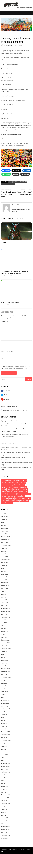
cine (25, 482)
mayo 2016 (4, 749)
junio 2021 (4, 591)
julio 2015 (3, 775)
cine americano (5, 485)
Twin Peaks (10, 503)
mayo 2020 (4, 626)
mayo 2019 (4, 654)
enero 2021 (4, 605)
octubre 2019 (4, 646)
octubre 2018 (4, 674)
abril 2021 (3, 597)
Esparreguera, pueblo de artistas (10, 421)
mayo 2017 (4, 717)
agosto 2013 (4, 838)
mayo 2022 (4, 568)
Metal (9, 496)
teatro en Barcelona (6, 500)
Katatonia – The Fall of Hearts (10, 302)
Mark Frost (4, 496)
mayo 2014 (4, 812)
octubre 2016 (4, 737)
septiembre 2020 (6, 617)
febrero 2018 (4, 694)
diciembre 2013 (5, 826)
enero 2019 (4, 666)
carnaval (15, 181)
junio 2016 (4, 746)
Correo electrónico (7, 351)
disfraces (4, 184)
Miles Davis (13, 496)
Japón (26, 491)
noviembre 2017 (5, 703)
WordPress (27, 849)
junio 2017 (4, 715)
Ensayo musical (23, 487)
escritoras (4, 489)
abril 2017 (3, 720)
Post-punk (11, 498)
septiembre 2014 (6, 803)
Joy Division (4, 494)
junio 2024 (4, 548)
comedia (18, 485)
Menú (4, 13)
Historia (15, 491)
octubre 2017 (4, 706)
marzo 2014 (4, 818)
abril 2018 (3, 689)
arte (2, 480)
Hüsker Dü (21, 491)
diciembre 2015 (5, 763)
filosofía (15, 489)
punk (16, 498)
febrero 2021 (4, 603)
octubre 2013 (4, 832)
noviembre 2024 (5, 539)
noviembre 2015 (5, 766)
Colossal (3, 243)
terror (27, 500)
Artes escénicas (8, 480)
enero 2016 (4, 760)
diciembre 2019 (5, 640)
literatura (19, 494)
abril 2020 (3, 628)
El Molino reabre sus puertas (9, 432)
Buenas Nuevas (5, 35)
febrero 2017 (4, 726)
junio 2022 (4, 565)
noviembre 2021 (5, 585)
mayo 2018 (4, 686)
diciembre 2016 (5, 732)
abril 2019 (3, 657)
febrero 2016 (4, 758)
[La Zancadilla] (18, 5)
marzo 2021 (4, 600)
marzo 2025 (4, 528)
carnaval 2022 (23, 181)
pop (23, 496)
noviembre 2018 (5, 671)
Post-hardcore (5, 498)
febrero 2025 (4, 531)
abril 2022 (3, 571)
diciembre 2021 (5, 583)
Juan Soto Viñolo (12, 494)
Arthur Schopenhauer (17, 480)
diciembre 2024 (5, 537)
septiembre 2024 (6, 545)
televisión (22, 500)
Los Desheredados (26, 494)
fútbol (19, 489)
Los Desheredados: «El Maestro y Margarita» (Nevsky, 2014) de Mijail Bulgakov (14, 272)
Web (2, 358)
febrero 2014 (4, 821)
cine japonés (12, 485)
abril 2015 (3, 783)
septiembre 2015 (6, 772)
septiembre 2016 (6, 740)
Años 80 (25, 480)
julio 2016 (3, 743)
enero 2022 (4, 580)
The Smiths (4, 503)
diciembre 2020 (5, 608)
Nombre (3, 344)
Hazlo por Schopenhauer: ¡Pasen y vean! (12, 429)
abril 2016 (3, 752)
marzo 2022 (4, 574)
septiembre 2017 (6, 709)
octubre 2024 (4, 542)
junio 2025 (4, 519)
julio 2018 (3, 680)
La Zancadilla (13, 849)
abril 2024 (3, 554)
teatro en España (15, 500)
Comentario (5, 321)
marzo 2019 (4, 660)
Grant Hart (25, 489)
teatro (29, 498)
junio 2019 (4, 651)
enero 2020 (4, 637)
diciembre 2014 (5, 795)
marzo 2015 (4, 786)
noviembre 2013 (5, 829)
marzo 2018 (4, 692)
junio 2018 (4, 683)
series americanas (22, 498)
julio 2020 (3, 620)
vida (14, 184)
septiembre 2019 (6, 649)
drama (9, 487)
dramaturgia (15, 487)
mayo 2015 (4, 780)
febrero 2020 (4, 634)
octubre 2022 (4, 562)
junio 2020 (4, 623)
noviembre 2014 (5, 798)
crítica (23, 485)
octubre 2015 (4, 769)
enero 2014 (4, 824)
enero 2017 (4, 729)
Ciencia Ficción (19, 482)
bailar (10, 181)
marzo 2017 (4, 723)
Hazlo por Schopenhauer (7, 491)
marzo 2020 (4, 631)
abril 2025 (3, 525)
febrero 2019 (4, 663)
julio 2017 (3, 712)
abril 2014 (3, 815)
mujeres (19, 496)
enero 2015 (4, 792)
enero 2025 (4, 534)
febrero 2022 (4, 577)
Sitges (9, 184)
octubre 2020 (4, 614)
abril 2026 (3, 514)
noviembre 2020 (5, 611)
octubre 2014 (4, 801)
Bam (2, 851)
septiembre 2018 (6, 677)
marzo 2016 (4, 755)
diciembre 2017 (5, 700)
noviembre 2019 (5, 643)
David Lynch (4, 487)
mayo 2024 (4, 551)
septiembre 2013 (6, 835)
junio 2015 (4, 778)
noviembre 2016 (5, 735)
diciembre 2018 (5, 669)
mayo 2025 (4, 522)
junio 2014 (4, 809)
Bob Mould (4, 482)
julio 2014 (3, 806)
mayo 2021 (4, 594)
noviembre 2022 (5, 560)
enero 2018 (4, 697)
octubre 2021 (4, 588)
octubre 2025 (4, 517)
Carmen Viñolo (9, 45)
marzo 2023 (4, 557)
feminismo (9, 489)
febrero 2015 (4, 789)
